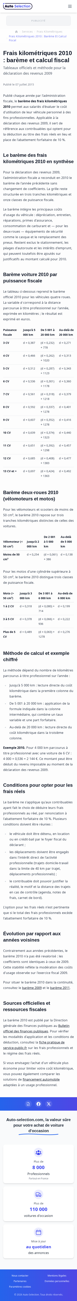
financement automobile (41, 1079)
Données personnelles (57, 1281)
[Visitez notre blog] (28, 1103)
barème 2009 (32, 988)
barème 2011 (60, 988)
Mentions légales (57, 1275)
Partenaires (20, 1281)
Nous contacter (20, 1275)
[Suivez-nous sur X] (48, 1103)
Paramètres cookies (20, 1286)
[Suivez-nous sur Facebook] (38, 1103)
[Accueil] (16, 31)
